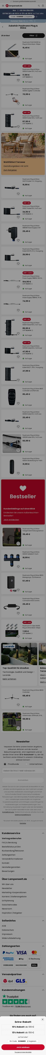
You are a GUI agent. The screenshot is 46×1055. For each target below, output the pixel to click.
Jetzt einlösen (23, 1047)
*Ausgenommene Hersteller (23, 1052)
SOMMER (23, 1041)
